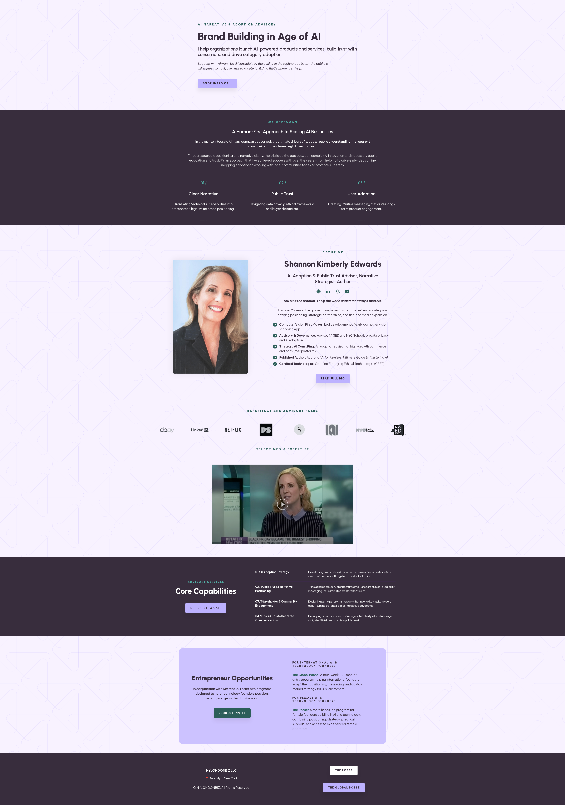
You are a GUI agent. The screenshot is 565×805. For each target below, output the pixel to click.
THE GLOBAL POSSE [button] (344, 787)
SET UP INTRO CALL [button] (205, 608)
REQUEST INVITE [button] (232, 713)
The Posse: (300, 710)
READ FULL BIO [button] (333, 378)
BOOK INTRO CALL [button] (217, 83)
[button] (318, 291)
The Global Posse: (306, 675)
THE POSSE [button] (344, 770)
